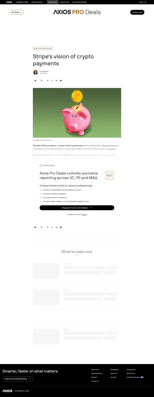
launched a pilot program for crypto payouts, (93, 155)
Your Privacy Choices (133, 377)
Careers (94, 377)
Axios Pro (52, 2)
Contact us (95, 381)
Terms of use (131, 373)
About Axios (95, 369)
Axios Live (64, 2)
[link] (35, 80)
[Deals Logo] (77, 12)
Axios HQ (113, 377)
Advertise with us (96, 373)
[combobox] (38, 2)
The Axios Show (79, 2)
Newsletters (22, 2)
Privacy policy (131, 369)
